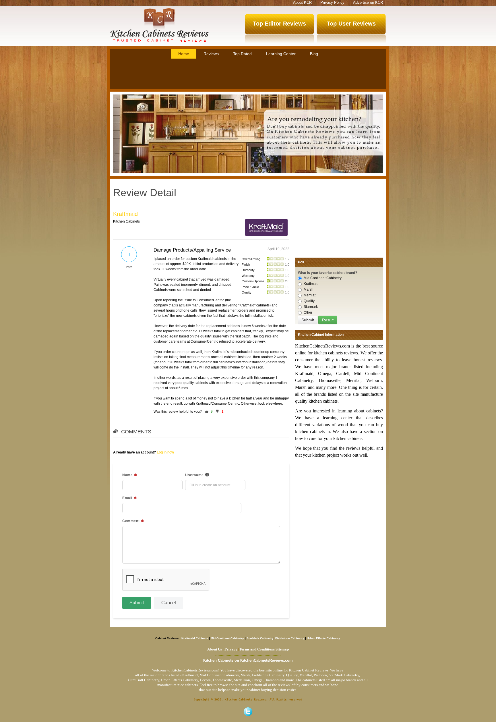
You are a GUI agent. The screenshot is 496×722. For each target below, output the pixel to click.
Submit (136, 602)
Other (308, 312)
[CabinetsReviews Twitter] (248, 711)
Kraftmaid (125, 214)
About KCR (302, 2)
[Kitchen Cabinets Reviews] (159, 25)
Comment (131, 521)
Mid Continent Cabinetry (323, 278)
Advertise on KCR (368, 2)
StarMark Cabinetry (260, 638)
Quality (309, 301)
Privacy (230, 649)
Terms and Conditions (257, 649)
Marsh (308, 289)
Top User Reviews (351, 23)
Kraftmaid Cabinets (195, 638)
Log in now (165, 452)
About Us (214, 649)
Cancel (168, 602)
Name (127, 475)
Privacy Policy (332, 2)
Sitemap (282, 649)
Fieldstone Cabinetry (289, 638)
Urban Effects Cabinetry (323, 638)
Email (127, 498)
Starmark (311, 307)
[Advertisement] (248, 74)
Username (194, 475)
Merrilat (309, 295)
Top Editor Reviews (279, 23)
